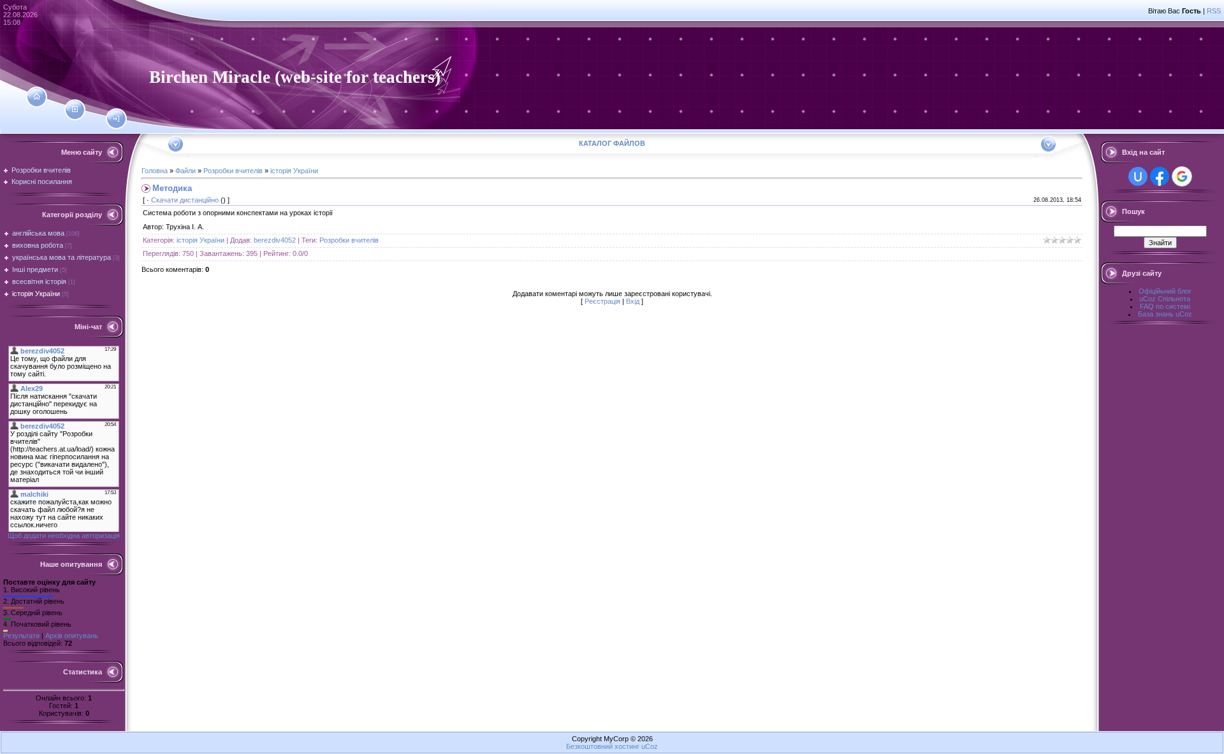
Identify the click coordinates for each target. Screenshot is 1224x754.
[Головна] (36, 97)
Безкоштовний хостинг (602, 746)
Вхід (632, 301)
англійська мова (38, 233)
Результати (21, 635)
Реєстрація (602, 301)
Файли (185, 170)
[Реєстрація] (75, 109)
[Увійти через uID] (1138, 176)
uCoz (649, 746)
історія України (36, 293)
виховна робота (37, 245)
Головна (155, 170)
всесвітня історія (39, 281)
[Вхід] (116, 119)
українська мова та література (61, 257)
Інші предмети (35, 269)
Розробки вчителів (233, 170)
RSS (1214, 11)
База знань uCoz (1165, 314)
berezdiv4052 (275, 240)
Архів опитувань (71, 635)
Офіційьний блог (1165, 291)
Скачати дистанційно (185, 200)
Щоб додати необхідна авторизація (64, 535)
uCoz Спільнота (1164, 298)
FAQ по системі (1165, 306)
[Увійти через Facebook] (1159, 176)
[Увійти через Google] (1182, 176)
